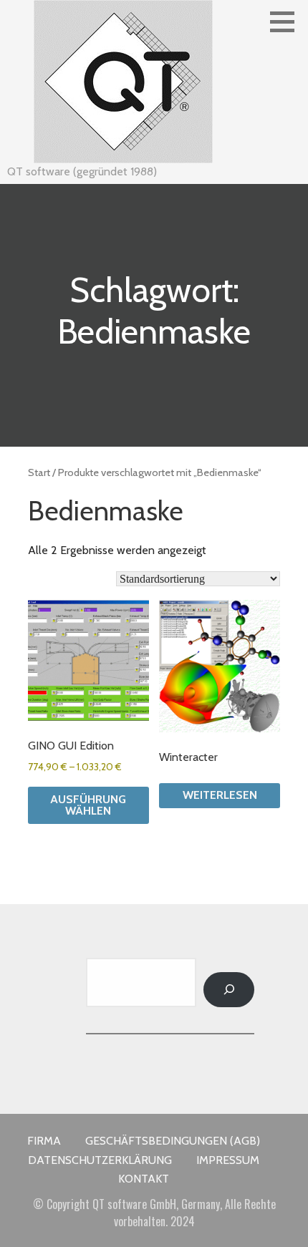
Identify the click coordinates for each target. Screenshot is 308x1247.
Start (39, 472)
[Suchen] (228, 989)
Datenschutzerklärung (100, 1160)
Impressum (227, 1160)
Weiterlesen (220, 795)
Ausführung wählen (88, 804)
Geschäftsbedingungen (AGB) (172, 1140)
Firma (44, 1140)
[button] (287, 21)
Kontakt (143, 1178)
